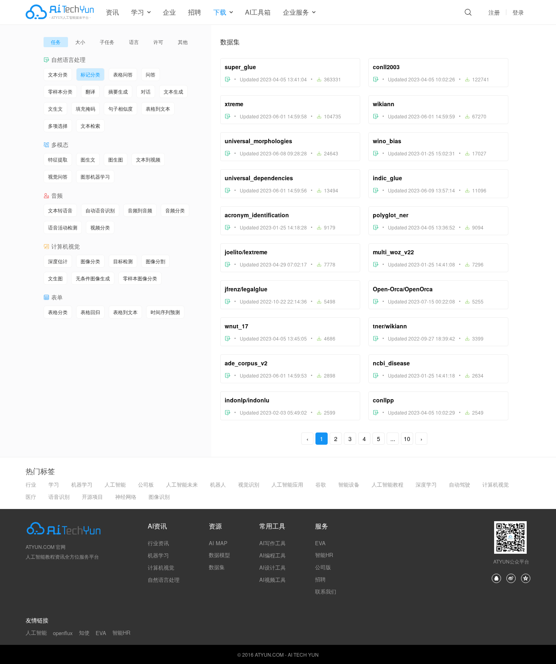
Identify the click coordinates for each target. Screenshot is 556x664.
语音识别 (59, 496)
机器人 (218, 484)
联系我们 (325, 591)
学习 (53, 484)
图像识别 (159, 496)
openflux (63, 633)
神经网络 (125, 496)
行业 (31, 484)
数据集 (217, 567)
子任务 (107, 41)
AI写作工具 (272, 543)
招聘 (194, 12)
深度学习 (426, 484)
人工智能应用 (287, 484)
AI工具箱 (258, 12)
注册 (494, 12)
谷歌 (320, 484)
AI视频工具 (272, 579)
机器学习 (81, 484)
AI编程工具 (272, 555)
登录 (518, 12)
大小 (80, 41)
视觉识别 (248, 484)
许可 (158, 41)
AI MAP (218, 543)
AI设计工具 (272, 567)
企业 (169, 12)
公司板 (146, 484)
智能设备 (348, 484)
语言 (134, 41)
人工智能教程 (387, 484)
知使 (84, 632)
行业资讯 (158, 543)
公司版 (323, 567)
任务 (56, 41)
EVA (320, 543)
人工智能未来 (182, 484)
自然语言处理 (163, 579)
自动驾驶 (459, 484)
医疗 (31, 496)
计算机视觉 (495, 484)
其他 (183, 41)
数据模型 (219, 555)
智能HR (324, 555)
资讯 (112, 12)
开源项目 (92, 496)
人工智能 (115, 484)
